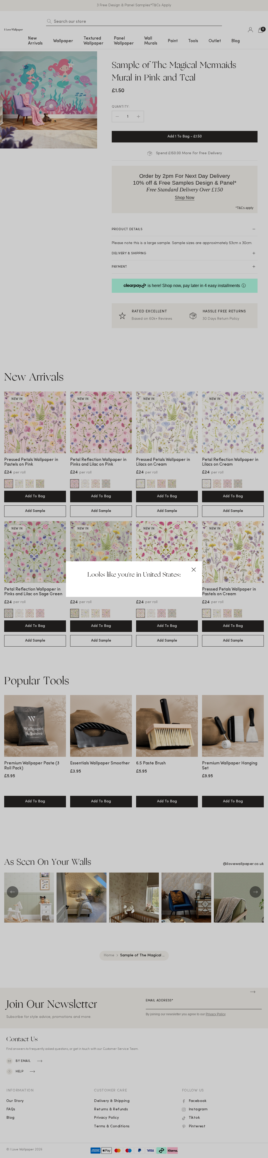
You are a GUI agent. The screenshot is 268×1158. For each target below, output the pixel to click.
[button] (194, 569)
